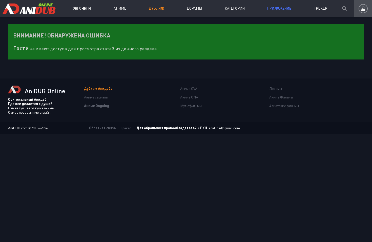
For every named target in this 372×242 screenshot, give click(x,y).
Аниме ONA (189, 97)
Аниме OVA (188, 88)
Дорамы (194, 8)
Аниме (120, 8)
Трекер (320, 8)
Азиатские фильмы (284, 106)
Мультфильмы (191, 106)
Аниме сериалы (96, 97)
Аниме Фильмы (281, 97)
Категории (235, 8)
